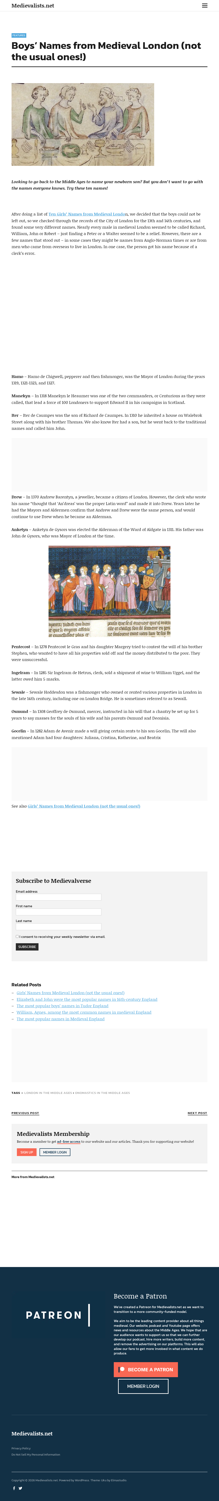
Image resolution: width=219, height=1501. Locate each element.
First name (24, 906)
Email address (26, 891)
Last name (24, 921)
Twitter (21, 1488)
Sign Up (27, 1152)
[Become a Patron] (146, 1375)
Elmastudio (118, 1480)
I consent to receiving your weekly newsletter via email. (62, 936)
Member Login (55, 1152)
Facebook (14, 1488)
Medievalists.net (33, 5)
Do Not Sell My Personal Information (36, 1454)
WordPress (82, 1480)
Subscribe (27, 946)
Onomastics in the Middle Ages (102, 1092)
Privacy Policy (21, 1448)
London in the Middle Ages (48, 1092)
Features (19, 35)
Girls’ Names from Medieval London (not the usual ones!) (84, 806)
